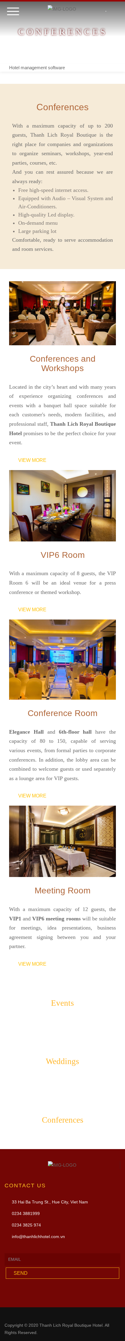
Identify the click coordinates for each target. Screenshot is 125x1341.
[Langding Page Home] (114, 13)
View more (32, 460)
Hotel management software (37, 67)
